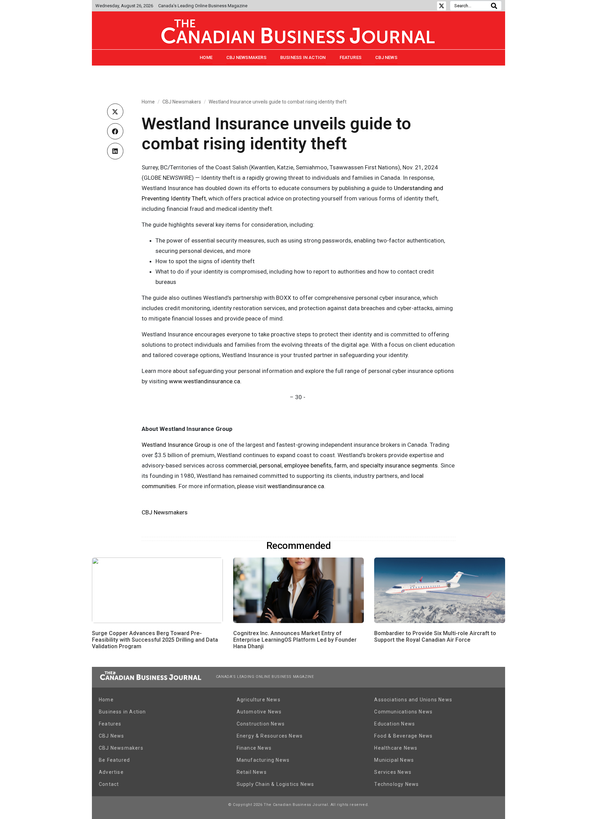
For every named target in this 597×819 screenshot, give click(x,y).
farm (340, 465)
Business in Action (303, 57)
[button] (115, 111)
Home (206, 57)
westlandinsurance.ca (295, 486)
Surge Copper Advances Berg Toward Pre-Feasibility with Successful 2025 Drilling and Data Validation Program (155, 640)
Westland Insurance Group (176, 444)
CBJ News (386, 57)
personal (270, 465)
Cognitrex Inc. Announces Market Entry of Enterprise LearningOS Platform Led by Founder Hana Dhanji (295, 640)
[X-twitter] (441, 5)
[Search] (494, 5)
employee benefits (308, 465)
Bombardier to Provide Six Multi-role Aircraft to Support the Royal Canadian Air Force (435, 636)
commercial (241, 465)
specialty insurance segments (399, 465)
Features (351, 57)
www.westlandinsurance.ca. (205, 381)
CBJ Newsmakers (246, 57)
